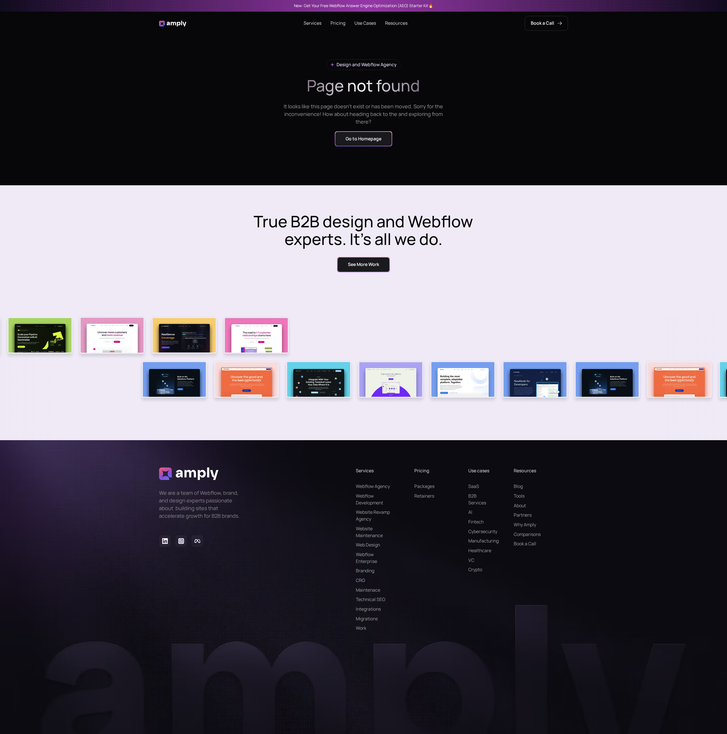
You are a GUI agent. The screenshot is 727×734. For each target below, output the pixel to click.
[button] (312, 23)
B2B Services (477, 499)
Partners (523, 515)
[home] (172, 23)
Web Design (368, 545)
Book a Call (525, 543)
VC (471, 560)
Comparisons (527, 534)
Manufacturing (479, 541)
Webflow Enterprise (366, 557)
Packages (424, 486)
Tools (519, 496)
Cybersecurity (479, 531)
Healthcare (479, 550)
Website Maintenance (369, 531)
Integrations (368, 609)
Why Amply (525, 524)
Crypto (475, 569)
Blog (518, 486)
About (520, 505)
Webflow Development (369, 499)
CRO (360, 580)
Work (361, 628)
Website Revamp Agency (373, 515)
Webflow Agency (373, 486)
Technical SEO (370, 599)
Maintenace (368, 590)
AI (470, 512)
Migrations (367, 619)
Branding (365, 570)
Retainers (424, 496)
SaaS (473, 486)
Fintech (476, 522)
